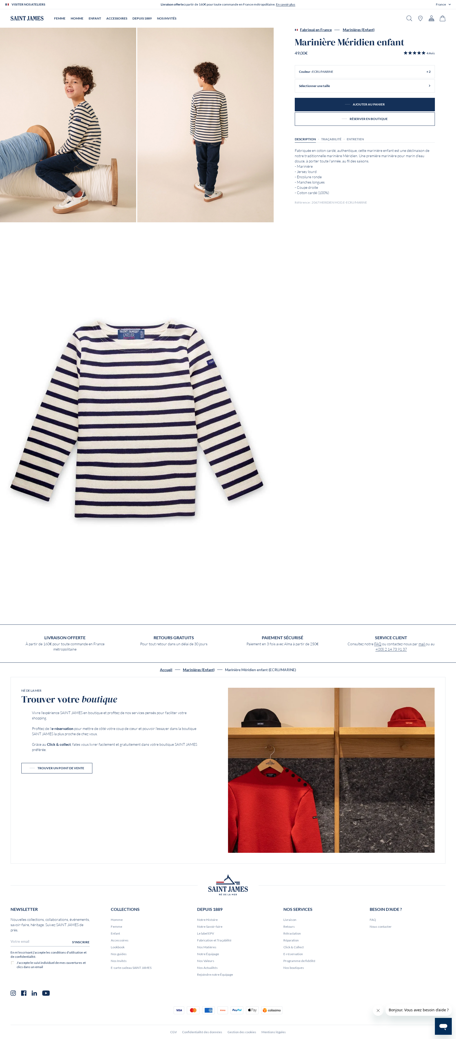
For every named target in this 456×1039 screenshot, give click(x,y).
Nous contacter (381, 927)
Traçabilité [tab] (331, 139)
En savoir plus (285, 4)
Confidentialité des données (202, 1032)
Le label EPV (205, 933)
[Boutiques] (420, 18)
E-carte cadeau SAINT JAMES (131, 968)
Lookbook (118, 947)
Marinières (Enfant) (358, 30)
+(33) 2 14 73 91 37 (391, 649)
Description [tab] (305, 139)
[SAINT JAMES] (27, 18)
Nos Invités (119, 961)
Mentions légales (274, 1032)
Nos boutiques (293, 968)
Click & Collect (293, 947)
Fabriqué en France (316, 30)
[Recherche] (409, 18)
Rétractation (292, 933)
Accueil (166, 670)
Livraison (289, 920)
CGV (173, 1032)
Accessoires (120, 940)
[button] (443, 4)
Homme (117, 920)
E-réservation (293, 954)
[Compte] (431, 18)
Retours (289, 927)
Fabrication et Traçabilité (214, 940)
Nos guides (119, 954)
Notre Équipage (208, 954)
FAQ (377, 644)
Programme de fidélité (299, 961)
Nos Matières (206, 947)
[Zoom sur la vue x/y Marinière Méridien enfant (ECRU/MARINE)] (68, 125)
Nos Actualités (207, 968)
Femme (116, 927)
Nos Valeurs (205, 961)
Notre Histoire (207, 920)
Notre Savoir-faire (209, 927)
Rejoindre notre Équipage (215, 975)
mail (422, 644)
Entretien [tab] (355, 139)
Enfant (115, 933)
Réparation (291, 940)
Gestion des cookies (241, 1032)
